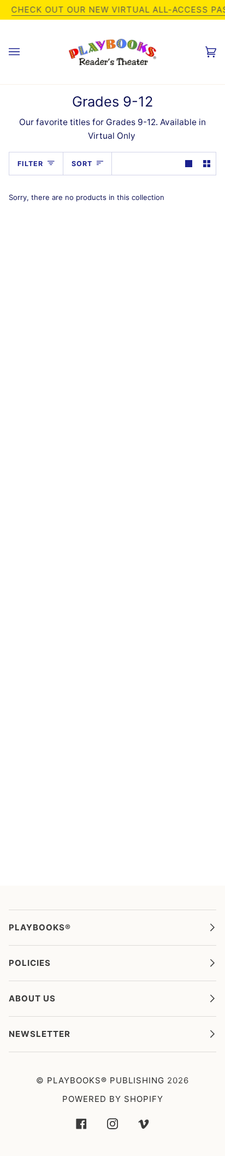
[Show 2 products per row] (207, 163)
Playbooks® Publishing (105, 1080)
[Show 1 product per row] (189, 163)
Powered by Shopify (112, 1099)
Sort (82, 164)
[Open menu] (25, 52)
